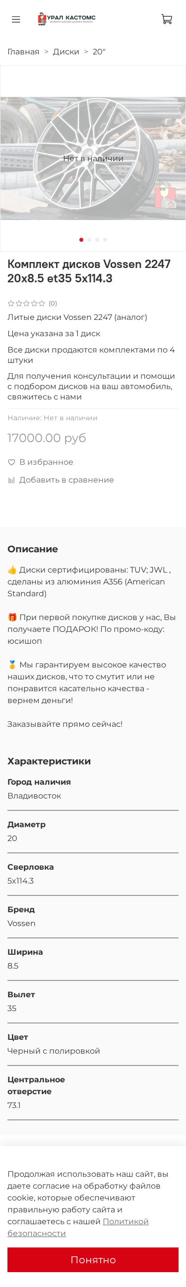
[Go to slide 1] (81, 240)
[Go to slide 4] (105, 240)
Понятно (93, 1260)
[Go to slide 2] (89, 240)
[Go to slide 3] (97, 240)
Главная (23, 51)
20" (99, 51)
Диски (66, 51)
